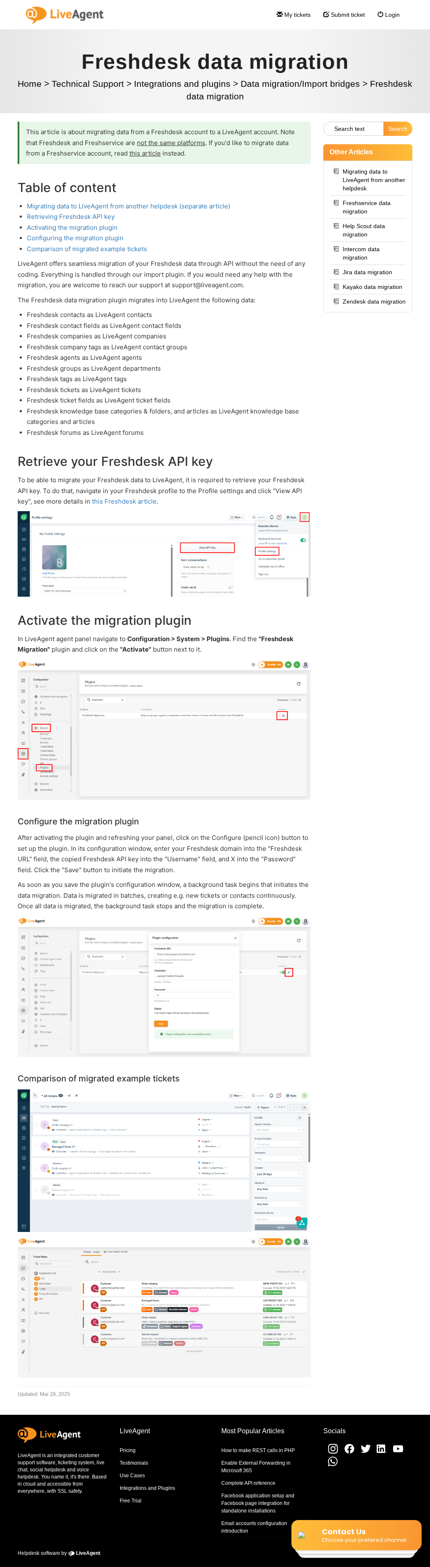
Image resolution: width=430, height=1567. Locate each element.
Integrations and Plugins (147, 1488)
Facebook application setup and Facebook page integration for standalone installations (257, 1503)
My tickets (297, 14)
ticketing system (76, 1463)
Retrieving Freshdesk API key (71, 217)
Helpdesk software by (59, 1553)
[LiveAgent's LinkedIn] (380, 1452)
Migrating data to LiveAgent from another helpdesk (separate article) (128, 206)
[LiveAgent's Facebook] (347, 1452)
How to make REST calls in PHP (258, 1450)
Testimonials (134, 1463)
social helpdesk (48, 1470)
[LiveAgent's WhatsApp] (330, 1465)
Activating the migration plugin (72, 227)
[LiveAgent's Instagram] (330, 1452)
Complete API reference (248, 1483)
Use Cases (132, 1476)
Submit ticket (347, 14)
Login (391, 14)
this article (145, 153)
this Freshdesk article (124, 501)
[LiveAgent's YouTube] (395, 1452)
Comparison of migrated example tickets (87, 249)
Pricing (128, 1450)
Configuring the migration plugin (75, 238)
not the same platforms (171, 143)
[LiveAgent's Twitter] (364, 1452)
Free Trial (131, 1501)
